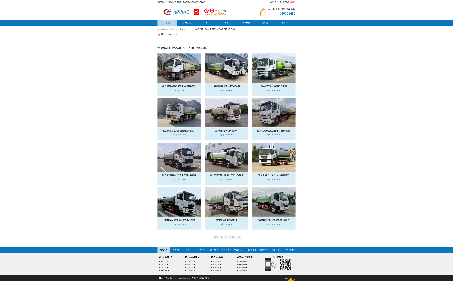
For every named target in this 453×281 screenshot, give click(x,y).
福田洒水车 (217, 264)
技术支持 (246, 23)
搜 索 (181, 29)
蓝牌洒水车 (214, 29)
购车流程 (266, 23)
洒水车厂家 (223, 29)
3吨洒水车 (164, 261)
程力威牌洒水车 (194, 2)
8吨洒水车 (164, 267)
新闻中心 (226, 23)
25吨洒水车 (191, 267)
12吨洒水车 (191, 270)
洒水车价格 (289, 250)
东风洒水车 (172, 2)
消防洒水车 (251, 250)
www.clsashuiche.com (182, 278)
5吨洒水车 (164, 264)
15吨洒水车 (201, 48)
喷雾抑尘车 (239, 250)
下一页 (231, 237)
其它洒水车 (217, 270)
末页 (238, 237)
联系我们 (285, 23)
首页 (216, 237)
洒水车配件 (276, 250)
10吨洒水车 (165, 270)
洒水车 (159, 2)
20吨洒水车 (191, 264)
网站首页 (164, 250)
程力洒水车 (272, 2)
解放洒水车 (217, 267)
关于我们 (187, 23)
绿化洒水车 (264, 250)
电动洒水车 (226, 250)
